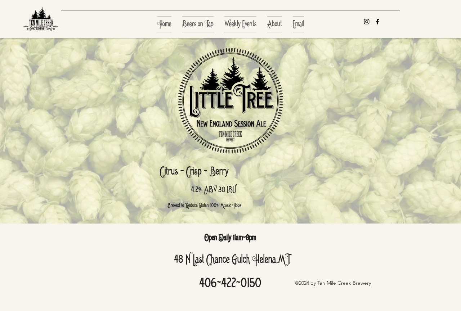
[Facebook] (377, 21)
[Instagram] (366, 21)
